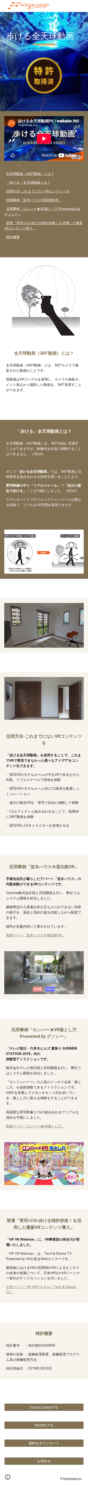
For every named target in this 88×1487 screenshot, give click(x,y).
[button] (8, 1478)
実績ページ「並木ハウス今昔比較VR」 (35, 935)
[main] (44, 38)
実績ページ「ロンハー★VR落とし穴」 (35, 1126)
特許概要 (13, 237)
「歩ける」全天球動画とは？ (28, 182)
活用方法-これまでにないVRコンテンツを (38, 191)
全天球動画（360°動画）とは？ (30, 173)
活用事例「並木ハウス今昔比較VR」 (34, 200)
